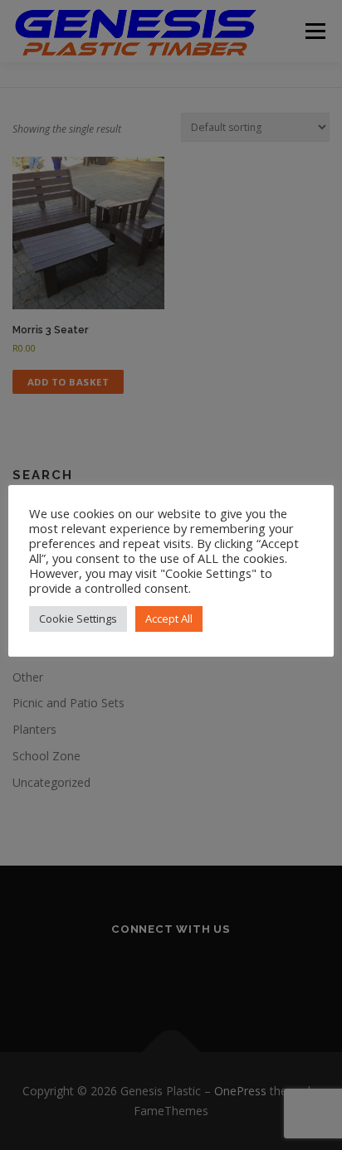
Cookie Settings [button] (78, 618)
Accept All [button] (169, 618)
